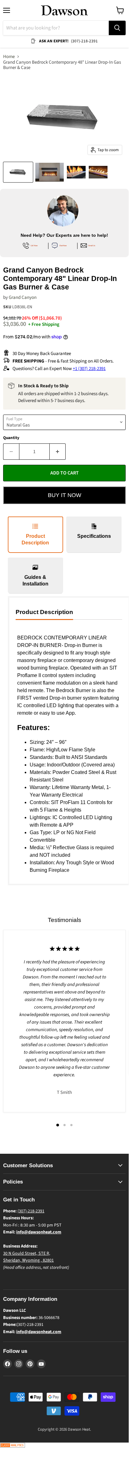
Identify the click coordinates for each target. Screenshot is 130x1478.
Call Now (34, 245)
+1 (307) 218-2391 (89, 368)
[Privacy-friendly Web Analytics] (12, 1446)
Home (9, 56)
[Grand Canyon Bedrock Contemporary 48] (18, 172)
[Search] (117, 28)
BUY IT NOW (64, 495)
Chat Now (63, 245)
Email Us (91, 245)
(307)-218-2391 (31, 1211)
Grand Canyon (23, 297)
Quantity (11, 438)
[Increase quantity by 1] (58, 451)
